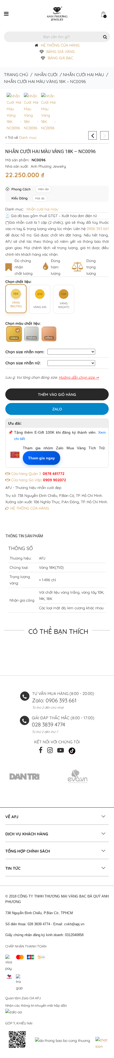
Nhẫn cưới (46, 74)
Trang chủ (16, 74)
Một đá (39, 198)
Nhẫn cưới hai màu (83, 74)
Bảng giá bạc (60, 58)
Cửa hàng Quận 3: (37, 473)
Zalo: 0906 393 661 (54, 700)
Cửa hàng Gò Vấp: (38, 480)
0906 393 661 (98, 228)
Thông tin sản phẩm (24, 536)
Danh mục (27, 137)
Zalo (57, 409)
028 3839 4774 (48, 724)
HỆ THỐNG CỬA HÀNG (60, 45)
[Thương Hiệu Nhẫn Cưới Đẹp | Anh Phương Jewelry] (57, 13)
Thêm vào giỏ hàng (57, 394)
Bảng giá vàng (60, 51)
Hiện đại (43, 189)
